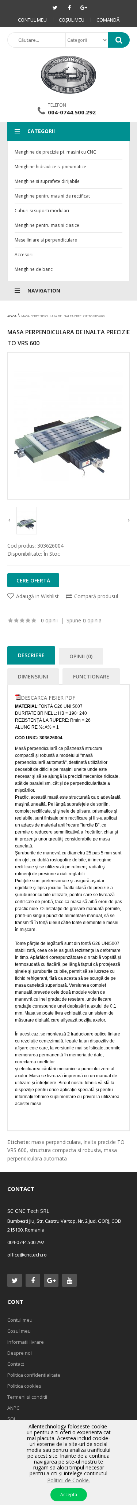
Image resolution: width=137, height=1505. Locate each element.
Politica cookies (24, 1386)
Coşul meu (71, 19)
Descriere (31, 655)
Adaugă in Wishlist (37, 596)
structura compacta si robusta (65, 1150)
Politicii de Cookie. (68, 1480)
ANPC (13, 1408)
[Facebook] (69, 8)
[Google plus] (84, 8)
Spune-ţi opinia (84, 620)
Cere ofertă (33, 580)
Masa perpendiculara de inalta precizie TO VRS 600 (63, 316)
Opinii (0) (80, 656)
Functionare (91, 676)
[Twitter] (55, 8)
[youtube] (69, 1280)
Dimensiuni (33, 676)
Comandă (107, 19)
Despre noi (19, 1353)
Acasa (11, 316)
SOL (11, 1419)
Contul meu (32, 19)
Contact (15, 1364)
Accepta (68, 1494)
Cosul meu (19, 1331)
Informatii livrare (25, 1342)
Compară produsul (96, 596)
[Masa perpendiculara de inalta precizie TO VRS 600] (68, 426)
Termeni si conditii (27, 1397)
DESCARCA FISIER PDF (48, 697)
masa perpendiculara (56, 1141)
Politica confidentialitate (33, 1375)
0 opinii (49, 620)
